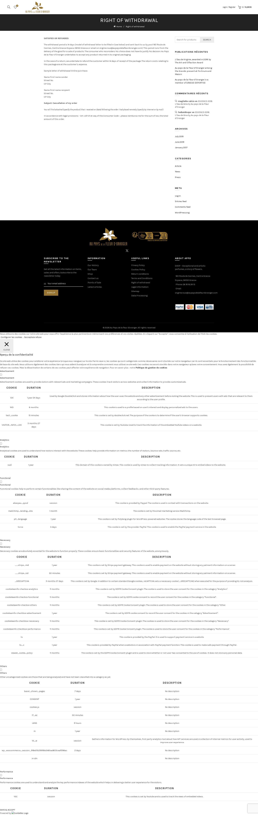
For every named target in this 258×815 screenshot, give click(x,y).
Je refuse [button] (37, 337)
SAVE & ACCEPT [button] (7, 810)
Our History (93, 265)
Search (207, 39)
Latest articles (95, 287)
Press (178, 177)
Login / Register (229, 7)
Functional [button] (5, 478)
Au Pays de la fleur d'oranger (123, 327)
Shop (90, 274)
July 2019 (179, 136)
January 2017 (181, 147)
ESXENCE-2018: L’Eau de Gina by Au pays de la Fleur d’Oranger (194, 104)
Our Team (92, 269)
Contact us (93, 278)
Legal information (139, 287)
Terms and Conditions (141, 278)
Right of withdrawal (140, 282)
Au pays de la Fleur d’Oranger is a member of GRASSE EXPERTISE (191, 81)
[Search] (8, 7)
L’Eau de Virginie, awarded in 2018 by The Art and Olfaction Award (193, 61)
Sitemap (135, 291)
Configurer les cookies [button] (11, 337)
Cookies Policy (138, 269)
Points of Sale (94, 282)
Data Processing (139, 295)
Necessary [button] (5, 540)
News (177, 171)
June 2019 (179, 142)
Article (178, 166)
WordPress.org (182, 212)
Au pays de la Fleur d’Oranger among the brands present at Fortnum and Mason (193, 71)
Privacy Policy (138, 265)
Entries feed (180, 201)
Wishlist (17, 6)
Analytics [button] (4, 440)
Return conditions (140, 274)
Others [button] (3, 666)
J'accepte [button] (28, 337)
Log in (178, 196)
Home (119, 26)
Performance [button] (6, 771)
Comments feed (182, 207)
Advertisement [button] (7, 371)
